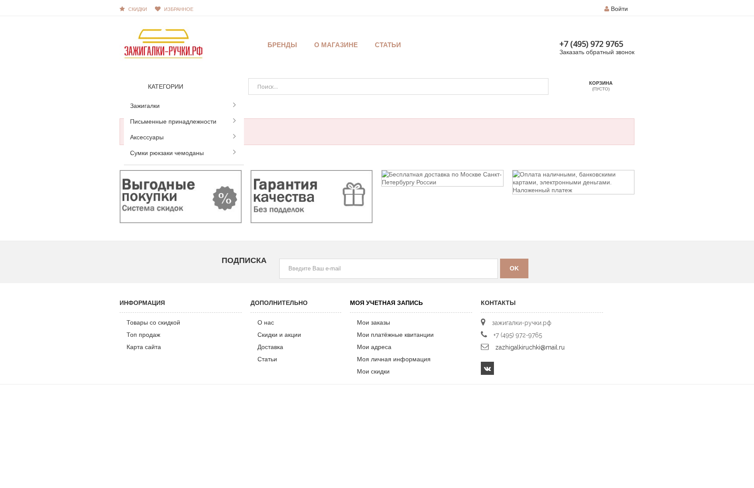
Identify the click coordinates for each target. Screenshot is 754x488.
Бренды (282, 44)
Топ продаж (143, 334)
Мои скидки (373, 371)
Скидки (137, 9)
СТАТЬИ (388, 44)
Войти (619, 8)
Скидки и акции (279, 334)
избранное (178, 9)
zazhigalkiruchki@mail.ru (530, 347)
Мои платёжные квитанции (395, 334)
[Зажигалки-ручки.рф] (163, 43)
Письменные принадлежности (173, 121)
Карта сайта (144, 346)
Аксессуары (147, 137)
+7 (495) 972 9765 (591, 43)
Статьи (267, 359)
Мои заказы (373, 322)
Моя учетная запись (386, 302)
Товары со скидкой (153, 322)
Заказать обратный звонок (596, 51)
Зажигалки (145, 105)
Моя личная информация (394, 359)
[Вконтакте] (487, 368)
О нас (265, 322)
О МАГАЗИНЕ (336, 44)
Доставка (270, 346)
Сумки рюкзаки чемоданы (167, 152)
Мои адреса (374, 346)
